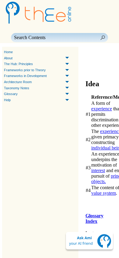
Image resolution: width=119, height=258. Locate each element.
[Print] (103, 61)
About (8, 58)
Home (8, 52)
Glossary (11, 94)
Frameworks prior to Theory (25, 70)
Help (7, 100)
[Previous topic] (91, 52)
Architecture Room (18, 82)
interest (98, 170)
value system (103, 193)
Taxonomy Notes (16, 88)
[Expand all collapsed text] (92, 69)
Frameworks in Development (25, 76)
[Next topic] (99, 52)
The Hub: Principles (18, 64)
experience (101, 108)
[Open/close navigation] (92, 61)
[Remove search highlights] (103, 69)
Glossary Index (94, 218)
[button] (102, 37)
